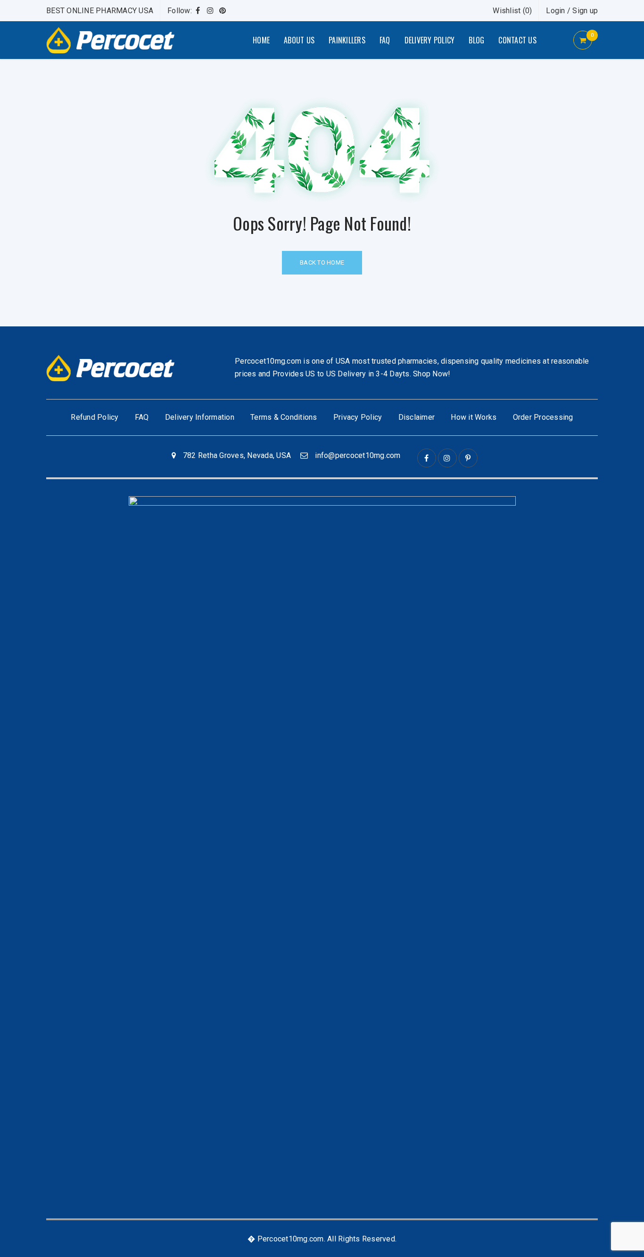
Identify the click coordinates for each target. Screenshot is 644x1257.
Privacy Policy (357, 417)
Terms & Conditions (283, 417)
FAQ (142, 417)
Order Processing (543, 417)
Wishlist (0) (512, 10)
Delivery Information (199, 417)
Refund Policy (94, 417)
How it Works (473, 417)
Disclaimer (416, 417)
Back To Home (322, 262)
